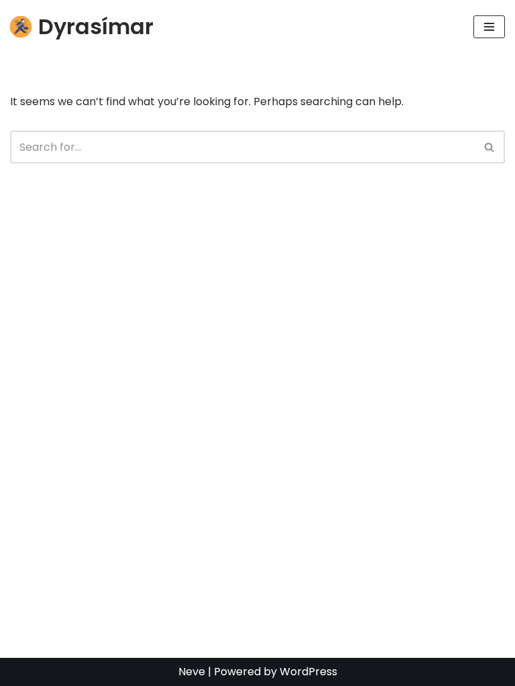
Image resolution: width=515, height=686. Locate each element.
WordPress (308, 671)
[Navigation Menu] (489, 26)
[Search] (490, 147)
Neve (191, 671)
